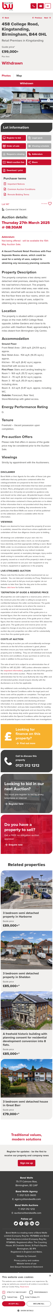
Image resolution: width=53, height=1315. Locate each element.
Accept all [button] (14, 1304)
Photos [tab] (6, 75)
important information (13, 670)
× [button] (50, 1276)
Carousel (32, 1256)
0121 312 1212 (28, 1209)
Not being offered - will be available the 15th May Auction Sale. (25, 240)
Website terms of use (26, 1263)
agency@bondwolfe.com (28, 1199)
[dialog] (26, 1294)
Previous (4, 100)
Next (48, 100)
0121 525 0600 (28, 1195)
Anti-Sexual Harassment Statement (26, 1266)
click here (11, 587)
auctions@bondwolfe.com (27, 1213)
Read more (24, 1287)
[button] (26, 1310)
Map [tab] (19, 75)
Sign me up (26, 1163)
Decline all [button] (38, 1304)
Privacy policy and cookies (26, 1260)
